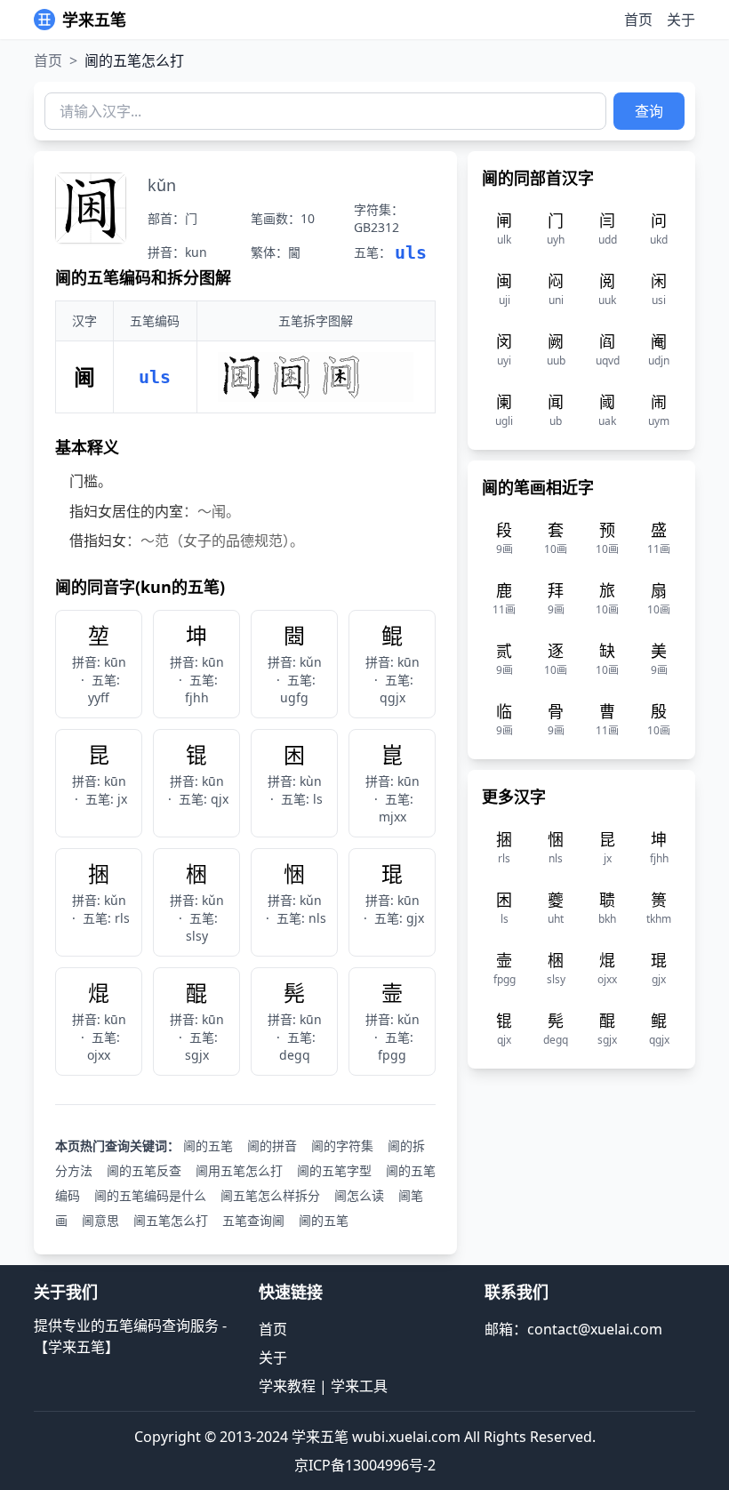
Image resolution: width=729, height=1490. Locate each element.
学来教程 (287, 1386)
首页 (638, 19)
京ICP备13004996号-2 (365, 1465)
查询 (649, 111)
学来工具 (359, 1386)
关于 (681, 19)
